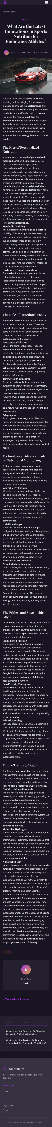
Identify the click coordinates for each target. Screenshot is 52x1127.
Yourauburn (17, 1068)
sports (13, 12)
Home (5, 1091)
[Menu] (46, 2)
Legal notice (8, 1105)
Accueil (6, 12)
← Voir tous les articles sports (17, 999)
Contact (6, 1110)
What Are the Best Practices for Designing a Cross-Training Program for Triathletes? (26, 1041)
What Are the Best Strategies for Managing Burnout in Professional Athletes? (25, 1032)
